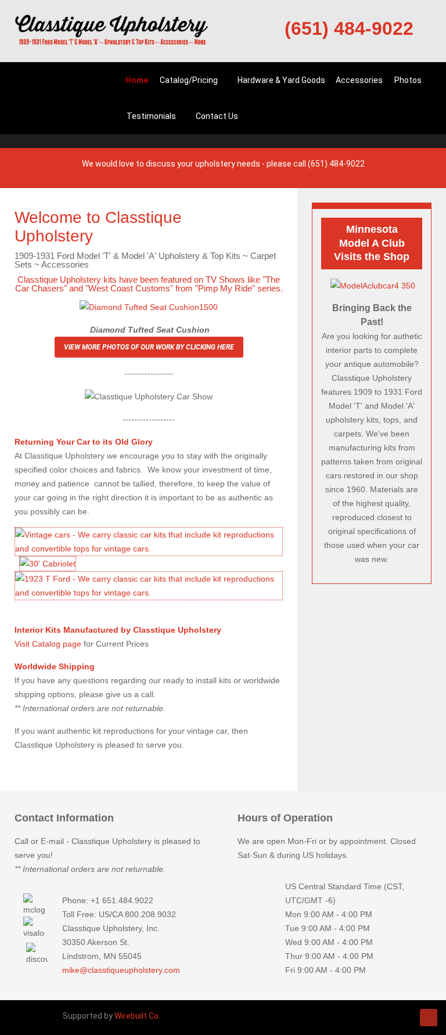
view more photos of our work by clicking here (149, 347)
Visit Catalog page (48, 643)
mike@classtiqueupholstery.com (121, 970)
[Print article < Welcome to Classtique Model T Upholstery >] (266, 215)
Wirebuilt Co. (137, 1015)
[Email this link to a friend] (279, 215)
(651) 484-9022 (349, 28)
